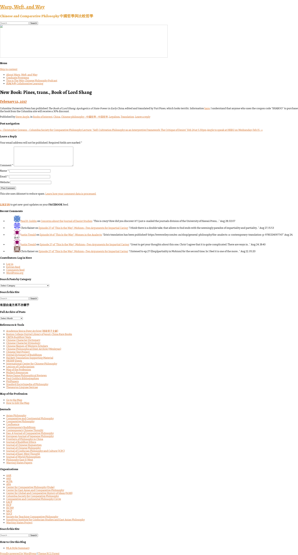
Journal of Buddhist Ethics (21, 442)
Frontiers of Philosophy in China (24, 439)
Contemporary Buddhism (21, 427)
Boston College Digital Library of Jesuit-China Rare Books (39, 334)
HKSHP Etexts (14, 360)
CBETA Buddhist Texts (18, 337)
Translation (127, 116)
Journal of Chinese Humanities (24, 445)
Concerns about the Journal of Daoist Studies (66, 221)
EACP (9, 502)
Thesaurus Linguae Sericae (22, 387)
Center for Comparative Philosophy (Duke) (30, 487)
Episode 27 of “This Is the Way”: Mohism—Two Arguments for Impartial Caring (83, 227)
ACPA (9, 481)
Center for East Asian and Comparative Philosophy (35, 490)
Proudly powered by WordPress (18, 553)
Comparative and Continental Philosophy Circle (33, 499)
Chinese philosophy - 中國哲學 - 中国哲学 (84, 116)
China (56, 116)
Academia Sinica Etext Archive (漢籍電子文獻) (32, 330)
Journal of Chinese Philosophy (23, 448)
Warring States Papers (19, 462)
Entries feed (13, 267)
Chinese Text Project (18, 351)
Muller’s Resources (17, 372)
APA (8, 484)
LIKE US (5, 204)
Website (5, 182)
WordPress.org (14, 272)
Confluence (12, 424)
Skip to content (8, 69)
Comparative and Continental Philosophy (30, 418)
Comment (6, 165)
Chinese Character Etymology (23, 343)
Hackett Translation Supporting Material (29, 357)
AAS (8, 478)
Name (4, 170)
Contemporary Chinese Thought (24, 430)
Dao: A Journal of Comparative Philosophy (30, 433)
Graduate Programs (17, 77)
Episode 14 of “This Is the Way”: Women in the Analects (71, 234)
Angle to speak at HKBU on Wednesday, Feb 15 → (235, 130)
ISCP (8, 504)
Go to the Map (14, 400)
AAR (8, 475)
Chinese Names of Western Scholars (27, 346)
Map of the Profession (18, 369)
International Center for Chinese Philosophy (31, 363)
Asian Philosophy (16, 415)
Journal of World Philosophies (23, 456)
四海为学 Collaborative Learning (24, 83)
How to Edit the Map (17, 403)
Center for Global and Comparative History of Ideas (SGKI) (39, 493)
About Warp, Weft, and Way (21, 74)
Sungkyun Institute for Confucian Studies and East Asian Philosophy (45, 519)
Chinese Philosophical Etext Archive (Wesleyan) (33, 348)
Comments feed (15, 269)
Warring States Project (19, 522)
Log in (9, 264)
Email (4, 176)
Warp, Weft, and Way (22, 6)
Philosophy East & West (19, 459)
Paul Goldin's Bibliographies (22, 378)
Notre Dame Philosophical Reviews (26, 375)
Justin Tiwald (28, 234)
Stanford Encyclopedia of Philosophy (27, 384)
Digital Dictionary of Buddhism (24, 354)
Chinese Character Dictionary (23, 340)
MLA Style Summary (17, 548)
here (207, 108)
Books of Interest (42, 116)
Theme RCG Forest (48, 553)
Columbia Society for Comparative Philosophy (32, 496)
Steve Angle (22, 116)
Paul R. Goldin (29, 221)
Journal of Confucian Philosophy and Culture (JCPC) (35, 450)
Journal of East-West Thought (23, 453)
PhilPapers (12, 381)
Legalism (114, 116)
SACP (9, 510)
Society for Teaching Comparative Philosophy (32, 516)
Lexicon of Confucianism (20, 366)
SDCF (9, 513)
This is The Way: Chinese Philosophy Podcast (31, 80)
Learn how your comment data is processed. (70, 193)
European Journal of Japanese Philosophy (30, 436)
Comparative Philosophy (20, 421)
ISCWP (10, 507)
